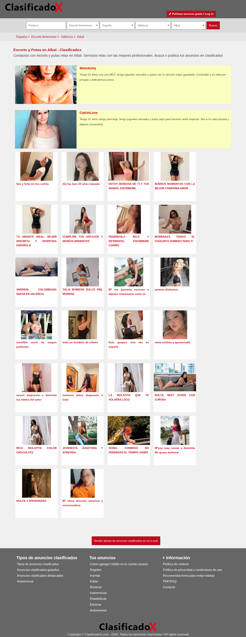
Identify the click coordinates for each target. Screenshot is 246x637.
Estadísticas (98, 598)
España (21, 36)
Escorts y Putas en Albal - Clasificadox (47, 50)
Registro (95, 569)
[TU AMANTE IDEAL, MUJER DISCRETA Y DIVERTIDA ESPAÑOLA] (36, 226)
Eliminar (95, 604)
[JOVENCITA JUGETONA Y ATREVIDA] (82, 437)
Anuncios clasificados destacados (40, 575)
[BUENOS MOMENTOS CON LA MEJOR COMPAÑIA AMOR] (175, 173)
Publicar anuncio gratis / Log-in (192, 13)
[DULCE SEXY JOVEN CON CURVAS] (175, 377)
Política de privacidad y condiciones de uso (192, 569)
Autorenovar (25, 581)
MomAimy (88, 68)
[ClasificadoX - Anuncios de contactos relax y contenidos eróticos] (128, 626)
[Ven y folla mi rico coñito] (36, 173)
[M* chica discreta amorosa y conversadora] (83, 490)
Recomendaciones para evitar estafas (188, 575)
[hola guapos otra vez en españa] (129, 331)
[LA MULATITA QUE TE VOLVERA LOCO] (128, 384)
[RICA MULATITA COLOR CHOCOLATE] (36, 437)
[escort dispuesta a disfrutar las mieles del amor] (36, 384)
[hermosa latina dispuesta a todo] (82, 384)
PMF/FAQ (169, 581)
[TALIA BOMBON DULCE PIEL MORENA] (82, 279)
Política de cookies (176, 564)
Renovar (96, 587)
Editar (94, 581)
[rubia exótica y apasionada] (175, 331)
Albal (80, 36)
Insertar (95, 575)
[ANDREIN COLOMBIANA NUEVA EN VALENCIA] (36, 267)
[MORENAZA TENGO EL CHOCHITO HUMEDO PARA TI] (175, 226)
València (67, 36)
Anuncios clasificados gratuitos (38, 569)
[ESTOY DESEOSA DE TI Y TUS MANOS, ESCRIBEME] (129, 173)
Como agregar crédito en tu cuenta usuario (119, 564)
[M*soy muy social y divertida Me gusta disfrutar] (174, 437)
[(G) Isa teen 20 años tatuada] (83, 173)
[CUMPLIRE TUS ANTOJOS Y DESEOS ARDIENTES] (82, 226)
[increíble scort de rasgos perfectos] (36, 331)
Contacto (169, 587)
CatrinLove (89, 113)
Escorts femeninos (44, 36)
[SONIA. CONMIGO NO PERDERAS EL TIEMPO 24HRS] (129, 437)
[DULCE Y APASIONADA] (36, 490)
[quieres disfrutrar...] (174, 279)
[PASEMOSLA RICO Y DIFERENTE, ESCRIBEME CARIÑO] (129, 226)
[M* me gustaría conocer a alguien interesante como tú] (128, 279)
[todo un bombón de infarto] (82, 331)
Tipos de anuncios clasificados (38, 564)
